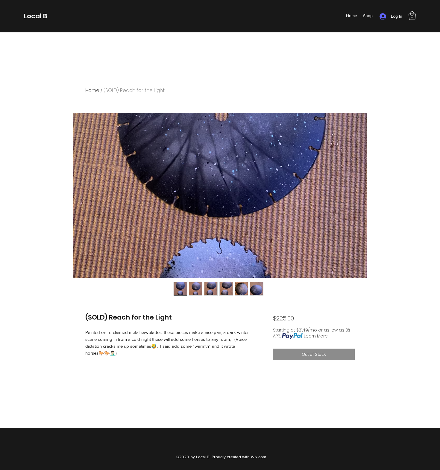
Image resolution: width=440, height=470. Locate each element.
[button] (412, 15)
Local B (35, 16)
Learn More (316, 336)
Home (92, 90)
